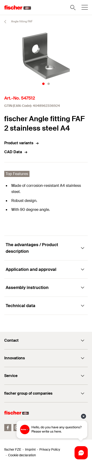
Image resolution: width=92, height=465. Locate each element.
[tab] (43, 84)
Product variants (18, 142)
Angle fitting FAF (21, 21)
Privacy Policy (49, 449)
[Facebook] (7, 427)
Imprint (30, 449)
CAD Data (13, 151)
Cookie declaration (22, 455)
